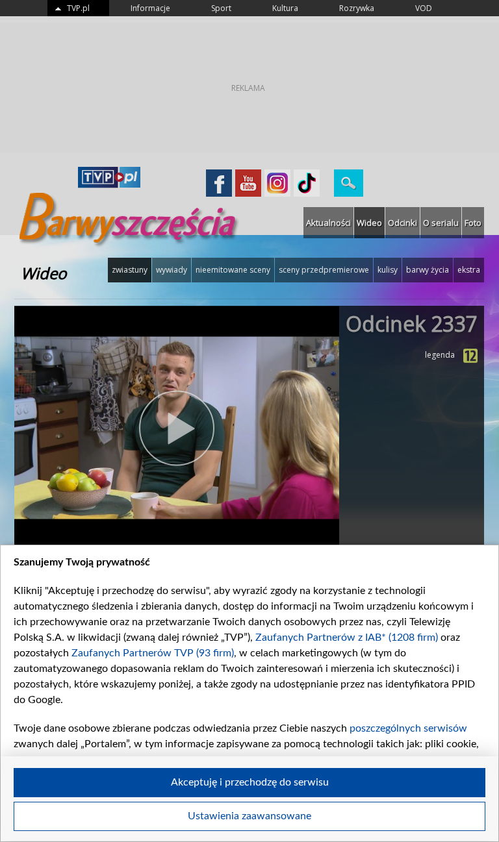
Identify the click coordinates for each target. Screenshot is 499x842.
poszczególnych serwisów (408, 728)
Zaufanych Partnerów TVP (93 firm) (152, 653)
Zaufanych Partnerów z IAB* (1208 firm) (346, 637)
